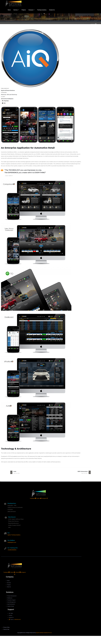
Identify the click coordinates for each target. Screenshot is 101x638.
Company (31, 10)
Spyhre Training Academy (14, 535)
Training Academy (41, 10)
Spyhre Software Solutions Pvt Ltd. (44, 632)
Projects (24, 10)
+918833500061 (12, 550)
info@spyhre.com (12, 542)
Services (15, 10)
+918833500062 (17, 619)
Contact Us (52, 10)
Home (9, 10)
